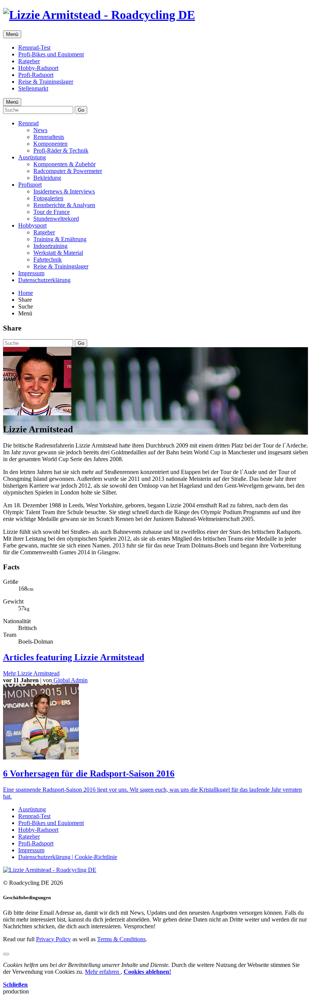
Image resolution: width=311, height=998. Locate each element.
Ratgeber (29, 61)
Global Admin (70, 680)
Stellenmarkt (33, 88)
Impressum (31, 273)
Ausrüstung (32, 157)
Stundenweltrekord (56, 218)
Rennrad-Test (34, 47)
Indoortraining (50, 246)
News (40, 130)
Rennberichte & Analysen (64, 205)
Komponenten (50, 143)
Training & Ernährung (59, 239)
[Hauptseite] (99, 15)
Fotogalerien (48, 198)
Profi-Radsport (35, 75)
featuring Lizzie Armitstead (73, 657)
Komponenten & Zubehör (64, 164)
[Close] (6, 954)
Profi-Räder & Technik (60, 150)
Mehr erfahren (103, 971)
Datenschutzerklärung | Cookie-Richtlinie (67, 857)
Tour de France (51, 212)
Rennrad (28, 123)
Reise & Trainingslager (45, 81)
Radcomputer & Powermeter (67, 171)
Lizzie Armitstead (31, 673)
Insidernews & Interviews (64, 191)
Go (81, 110)
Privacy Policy (53, 939)
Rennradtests (48, 137)
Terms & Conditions (121, 939)
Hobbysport (32, 225)
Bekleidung (47, 178)
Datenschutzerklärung (44, 280)
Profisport (30, 184)
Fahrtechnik (47, 259)
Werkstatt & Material (58, 253)
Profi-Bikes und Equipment (51, 54)
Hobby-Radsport (38, 68)
